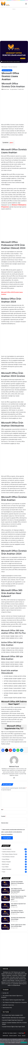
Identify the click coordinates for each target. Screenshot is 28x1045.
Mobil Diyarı (21, 1033)
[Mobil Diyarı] (5, 3)
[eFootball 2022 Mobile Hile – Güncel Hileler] (5, 920)
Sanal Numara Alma (7, 1007)
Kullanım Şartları (13, 1035)
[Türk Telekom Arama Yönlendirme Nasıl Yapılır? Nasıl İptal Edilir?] (5, 891)
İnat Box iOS (5, 993)
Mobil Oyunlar (5, 864)
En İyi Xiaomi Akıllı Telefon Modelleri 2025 (12, 1015)
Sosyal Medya (5, 859)
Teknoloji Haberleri (12, 66)
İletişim (23, 1035)
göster (11, 142)
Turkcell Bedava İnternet (8, 856)
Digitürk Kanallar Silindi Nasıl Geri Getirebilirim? (13, 1017)
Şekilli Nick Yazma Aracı (8, 1005)
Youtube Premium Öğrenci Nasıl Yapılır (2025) (13, 1026)
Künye (19, 1035)
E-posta (3, 816)
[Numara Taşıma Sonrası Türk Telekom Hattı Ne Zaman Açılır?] (5, 898)
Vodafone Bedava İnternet (8, 851)
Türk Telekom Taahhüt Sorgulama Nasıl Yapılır (13, 999)
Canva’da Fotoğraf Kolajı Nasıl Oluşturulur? (12, 1020)
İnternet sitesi (4, 823)
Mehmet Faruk (6, 89)
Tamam (22, 1042)
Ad (2, 809)
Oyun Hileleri (5, 866)
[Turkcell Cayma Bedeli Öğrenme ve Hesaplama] (5, 884)
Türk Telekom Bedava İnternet (9, 854)
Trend (3, 871)
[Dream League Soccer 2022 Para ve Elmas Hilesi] (5, 927)
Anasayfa (5, 66)
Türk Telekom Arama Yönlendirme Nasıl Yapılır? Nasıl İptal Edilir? (18, 890)
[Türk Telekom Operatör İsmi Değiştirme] (5, 906)
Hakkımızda (5, 1035)
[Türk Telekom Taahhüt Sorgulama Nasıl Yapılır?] (5, 913)
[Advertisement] (14, 24)
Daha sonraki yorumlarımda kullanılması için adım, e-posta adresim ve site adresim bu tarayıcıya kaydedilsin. (13, 832)
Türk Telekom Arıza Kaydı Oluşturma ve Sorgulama (15, 1002)
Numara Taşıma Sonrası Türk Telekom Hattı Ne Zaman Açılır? (18, 897)
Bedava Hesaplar (6, 861)
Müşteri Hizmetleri (6, 869)
